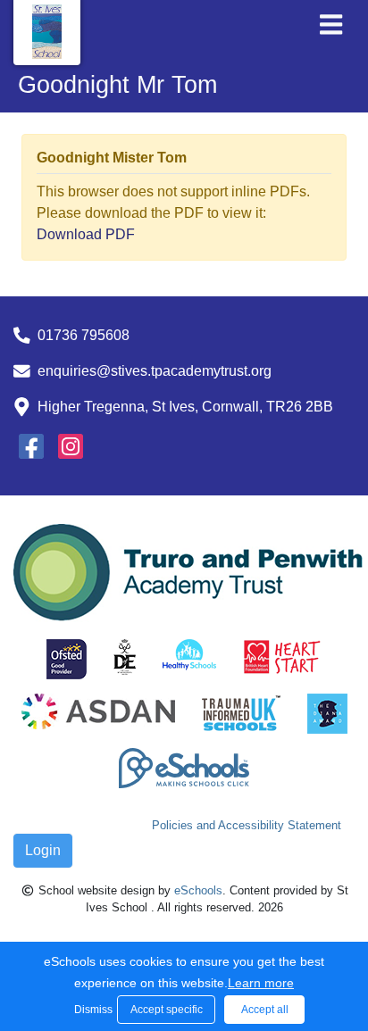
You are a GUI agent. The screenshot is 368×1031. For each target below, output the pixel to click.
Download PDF (86, 234)
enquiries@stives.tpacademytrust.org (155, 370)
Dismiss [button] (91, 1009)
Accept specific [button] (166, 1009)
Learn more (261, 983)
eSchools (198, 890)
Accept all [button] (265, 1009)
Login (43, 850)
